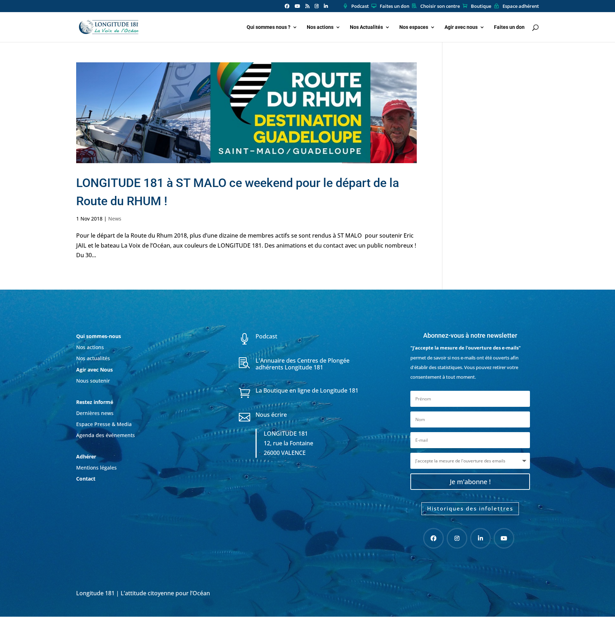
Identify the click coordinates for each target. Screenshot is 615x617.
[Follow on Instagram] (457, 538)
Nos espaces (413, 27)
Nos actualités (93, 358)
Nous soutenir (93, 380)
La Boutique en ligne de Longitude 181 (307, 390)
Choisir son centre (440, 6)
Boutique (481, 6)
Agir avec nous (461, 27)
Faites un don (394, 6)
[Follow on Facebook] (433, 538)
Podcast (360, 6)
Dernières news (95, 413)
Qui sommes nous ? (268, 27)
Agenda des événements (105, 435)
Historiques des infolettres (470, 508)
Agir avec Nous (94, 369)
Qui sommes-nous (98, 336)
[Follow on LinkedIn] (480, 538)
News (114, 218)
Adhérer (87, 456)
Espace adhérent (521, 6)
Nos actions (320, 27)
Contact (85, 478)
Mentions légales (96, 467)
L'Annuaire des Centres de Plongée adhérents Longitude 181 (302, 364)
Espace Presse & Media (104, 424)
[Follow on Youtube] (504, 538)
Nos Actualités (366, 27)
